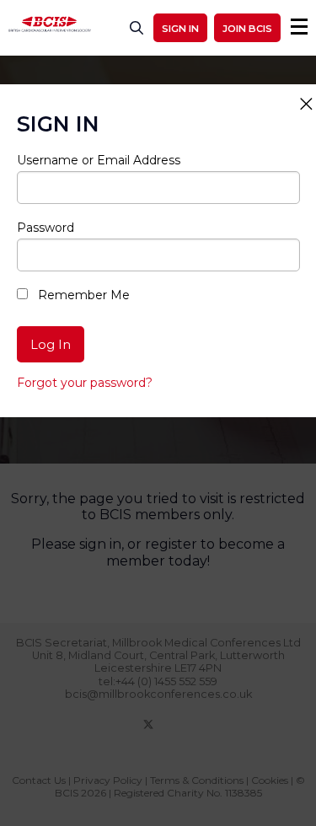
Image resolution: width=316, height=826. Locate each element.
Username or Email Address (98, 160)
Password (45, 227)
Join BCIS (247, 29)
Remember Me (82, 295)
